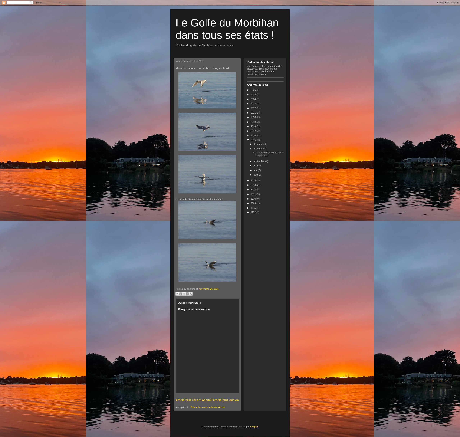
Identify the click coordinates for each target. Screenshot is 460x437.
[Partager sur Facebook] (187, 294)
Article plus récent (188, 400)
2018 (253, 126)
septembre (259, 161)
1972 (253, 212)
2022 (253, 108)
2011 (253, 194)
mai (256, 170)
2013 (253, 185)
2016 (253, 135)
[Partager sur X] (184, 294)
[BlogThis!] (180, 294)
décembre (259, 144)
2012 (253, 189)
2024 (253, 99)
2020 (253, 117)
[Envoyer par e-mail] (177, 294)
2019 (253, 122)
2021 (253, 112)
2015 (253, 140)
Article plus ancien (226, 400)
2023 (253, 103)
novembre (259, 148)
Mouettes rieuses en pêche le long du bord (268, 154)
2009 (253, 203)
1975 (253, 208)
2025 (253, 94)
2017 (253, 131)
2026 (253, 90)
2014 (253, 180)
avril (256, 174)
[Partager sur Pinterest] (191, 294)
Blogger (254, 426)
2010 (253, 198)
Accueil (207, 400)
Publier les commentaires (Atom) (207, 407)
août (256, 165)
